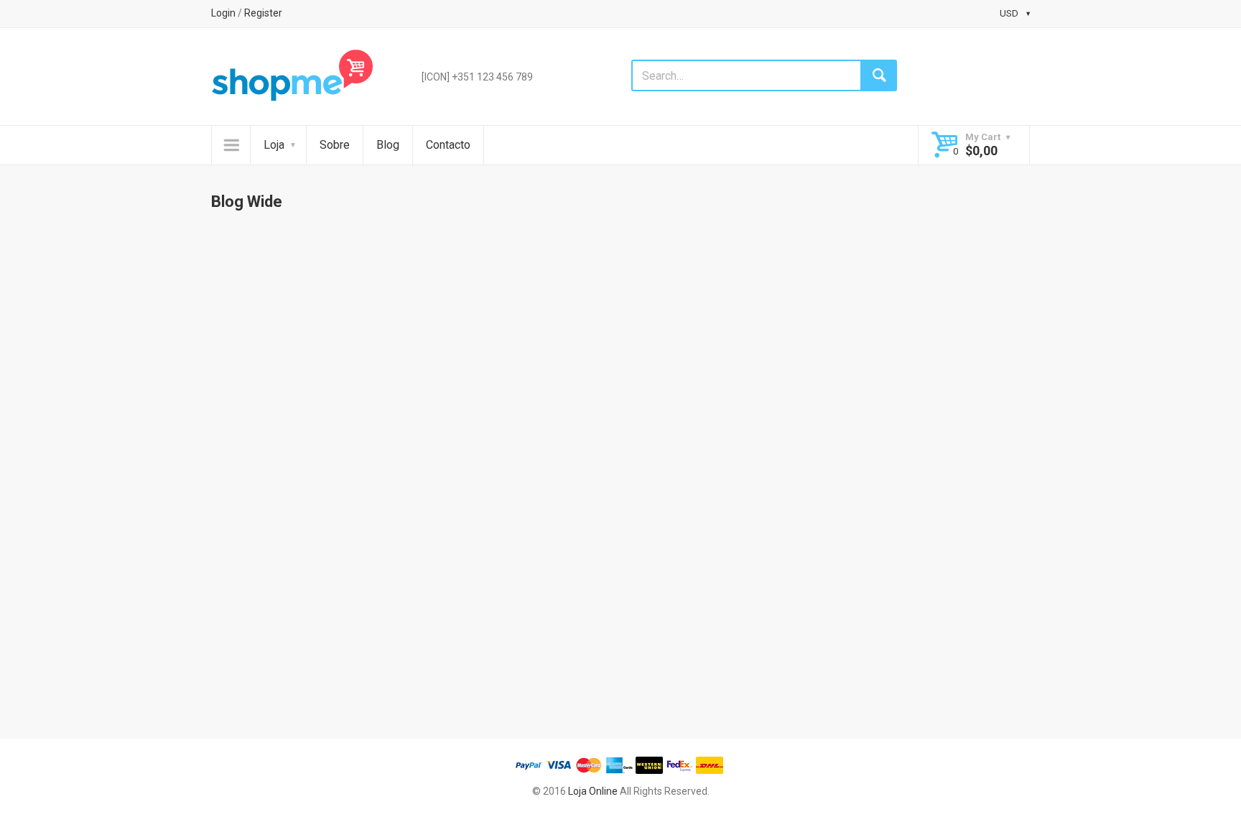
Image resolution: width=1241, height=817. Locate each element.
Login (223, 13)
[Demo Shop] (292, 75)
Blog (387, 145)
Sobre (335, 145)
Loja (274, 145)
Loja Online (593, 791)
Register (263, 13)
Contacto (448, 145)
